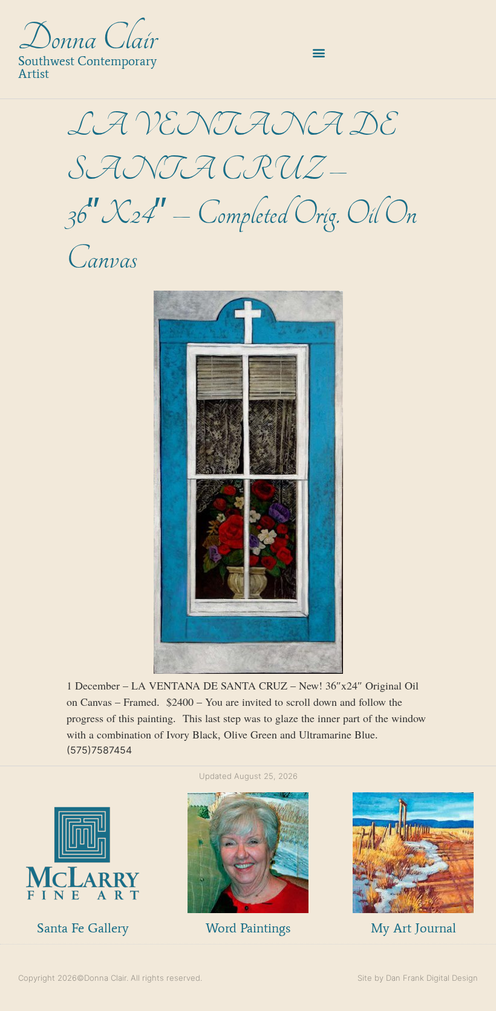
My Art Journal (413, 928)
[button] (318, 53)
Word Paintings (248, 928)
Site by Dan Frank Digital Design (417, 978)
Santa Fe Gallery (83, 928)
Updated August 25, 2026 (248, 776)
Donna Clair (87, 38)
